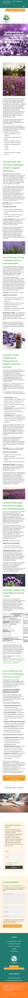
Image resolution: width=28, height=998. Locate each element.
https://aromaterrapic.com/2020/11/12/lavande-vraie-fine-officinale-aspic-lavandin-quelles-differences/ (14, 661)
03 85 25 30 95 (14, 966)
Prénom (7, 851)
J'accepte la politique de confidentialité (12, 863)
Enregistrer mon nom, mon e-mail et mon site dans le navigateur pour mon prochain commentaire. (13, 921)
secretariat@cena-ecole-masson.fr (15, 968)
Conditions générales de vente (14, 980)
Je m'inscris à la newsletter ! (15, 10)
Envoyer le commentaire (12, 926)
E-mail (6, 857)
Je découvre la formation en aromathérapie (14, 778)
